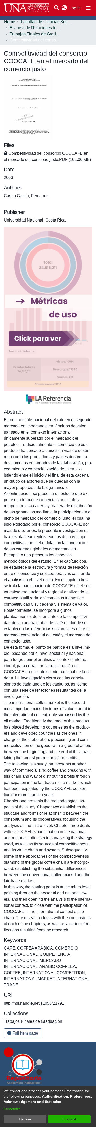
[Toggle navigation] (88, 8)
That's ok (69, 1119)
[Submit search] (56, 8)
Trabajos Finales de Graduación (35, 34)
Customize (12, 1109)
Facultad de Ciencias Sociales (46, 21)
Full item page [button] (24, 1033)
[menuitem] (64, 8)
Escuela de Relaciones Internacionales (35, 28)
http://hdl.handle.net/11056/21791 (34, 1003)
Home (9, 21)
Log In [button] (75, 8)
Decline (25, 1119)
